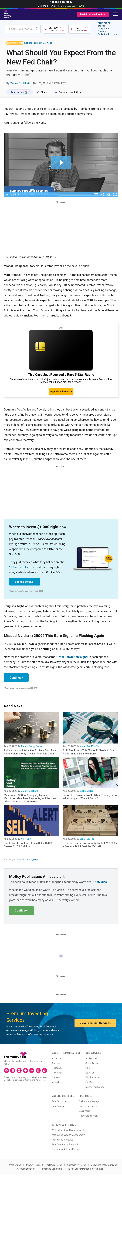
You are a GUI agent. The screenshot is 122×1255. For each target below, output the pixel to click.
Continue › (16, 677)
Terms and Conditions (51, 1169)
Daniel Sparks (87, 839)
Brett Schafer (86, 791)
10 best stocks (18, 567)
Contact (56, 1077)
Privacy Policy (33, 1165)
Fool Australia (59, 1101)
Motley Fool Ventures (62, 1140)
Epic (87, 1068)
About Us (56, 1058)
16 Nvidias (100, 882)
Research (57, 1068)
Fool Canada (58, 1106)
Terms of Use (14, 1165)
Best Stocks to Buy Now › (93, 14)
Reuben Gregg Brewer (31, 746)
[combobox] (22, 28)
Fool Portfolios (92, 1077)
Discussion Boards (88, 1106)
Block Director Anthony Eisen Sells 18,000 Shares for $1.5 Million (28, 845)
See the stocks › (24, 581)
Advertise (57, 1082)
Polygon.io (40, 1080)
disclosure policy (30, 859)
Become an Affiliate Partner (66, 1149)
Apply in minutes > (61, 391)
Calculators (84, 1111)
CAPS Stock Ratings (89, 1101)
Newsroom (57, 1073)
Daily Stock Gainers (103, 30)
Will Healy (25, 839)
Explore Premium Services (38, 43)
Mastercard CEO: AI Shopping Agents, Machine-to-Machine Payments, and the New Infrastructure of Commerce (30, 798)
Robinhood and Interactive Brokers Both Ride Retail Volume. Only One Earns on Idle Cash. (30, 752)
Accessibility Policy (76, 1165)
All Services (91, 1058)
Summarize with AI (68, 92)
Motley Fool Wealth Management (68, 1135)
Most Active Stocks (104, 24)
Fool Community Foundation (66, 1144)
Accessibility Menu (61, 1)
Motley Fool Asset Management (68, 1130)
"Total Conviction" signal (72, 657)
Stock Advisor (92, 1063)
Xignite (28, 1080)
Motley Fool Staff (20, 83)
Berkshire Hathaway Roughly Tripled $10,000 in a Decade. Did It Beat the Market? (90, 845)
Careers (56, 1063)
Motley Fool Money (94, 1087)
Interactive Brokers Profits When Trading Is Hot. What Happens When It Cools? (90, 797)
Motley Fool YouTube (90, 746)
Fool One (89, 1082)
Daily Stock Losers (107, 34)
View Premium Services (95, 1023)
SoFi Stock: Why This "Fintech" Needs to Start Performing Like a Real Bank (89, 752)
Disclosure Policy (53, 1165)
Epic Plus (89, 1073)
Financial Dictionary (88, 1116)
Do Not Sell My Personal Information (86, 1169)
